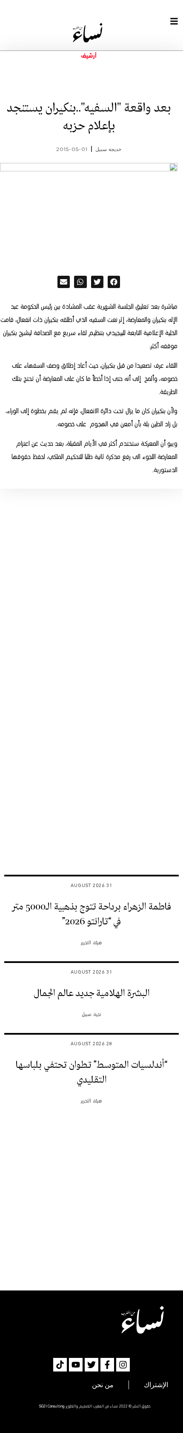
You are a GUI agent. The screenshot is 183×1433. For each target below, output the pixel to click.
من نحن (103, 1385)
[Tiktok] (60, 1364)
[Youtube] (76, 1364)
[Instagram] (123, 1364)
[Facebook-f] (107, 1364)
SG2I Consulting (52, 1406)
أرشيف (89, 56)
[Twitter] (91, 1364)
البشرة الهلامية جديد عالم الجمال (92, 993)
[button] (114, 282)
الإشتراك (156, 1385)
